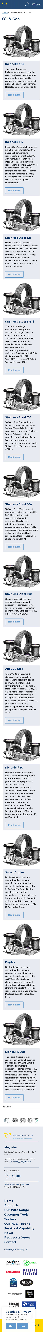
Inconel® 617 (14, 142)
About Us (11, 1205)
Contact (10, 1242)
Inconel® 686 (14, 64)
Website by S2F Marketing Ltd (15, 1250)
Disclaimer (25, 1184)
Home (5, 12)
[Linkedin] (7, 1176)
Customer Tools (16, 1214)
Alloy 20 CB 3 (14, 669)
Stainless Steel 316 (18, 417)
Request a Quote (17, 1237)
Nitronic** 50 (14, 767)
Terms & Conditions (12, 1184)
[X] (12, 1176)
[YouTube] (18, 1176)
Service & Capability (19, 1228)
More (23, 1326)
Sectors (10, 1219)
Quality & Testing (17, 1223)
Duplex (10, 962)
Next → (10, 1107)
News (8, 1233)
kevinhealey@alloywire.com (20, 1162)
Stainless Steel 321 (18, 237)
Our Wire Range (16, 1210)
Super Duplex (14, 872)
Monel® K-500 (15, 1052)
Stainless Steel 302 (18, 594)
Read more (14, 95)
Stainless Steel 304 (18, 504)
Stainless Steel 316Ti (19, 321)
